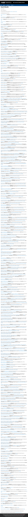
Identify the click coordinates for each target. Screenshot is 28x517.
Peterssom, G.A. (13, 293)
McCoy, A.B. (9, 251)
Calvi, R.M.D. (2, 113)
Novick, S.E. (7, 356)
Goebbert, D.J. (11, 98)
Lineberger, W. (11, 11)
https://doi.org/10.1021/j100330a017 (5, 279)
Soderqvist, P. (16, 275)
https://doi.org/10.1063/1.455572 (15, 385)
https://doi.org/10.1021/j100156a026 (5, 292)
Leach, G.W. (5, 442)
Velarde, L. (14, 98)
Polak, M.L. (2, 108)
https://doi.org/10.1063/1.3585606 (5, 253)
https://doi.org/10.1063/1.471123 (19, 220)
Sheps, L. (13, 156)
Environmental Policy (17, 515)
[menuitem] (1, 5)
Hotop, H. (2, 19)
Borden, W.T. (2, 99)
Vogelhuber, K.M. (5, 156)
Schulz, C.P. (8, 412)
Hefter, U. (4, 75)
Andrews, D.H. (5, 113)
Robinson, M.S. (2, 129)
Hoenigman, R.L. (8, 326)
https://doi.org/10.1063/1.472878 (5, 443)
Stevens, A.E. (2, 67)
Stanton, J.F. (11, 245)
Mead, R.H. (12, 55)
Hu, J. (5, 162)
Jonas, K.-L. (5, 221)
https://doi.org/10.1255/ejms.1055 (5, 117)
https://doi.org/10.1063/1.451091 (17, 173)
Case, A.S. (9, 254)
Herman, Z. (5, 270)
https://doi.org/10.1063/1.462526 (5, 205)
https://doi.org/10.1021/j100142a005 (15, 416)
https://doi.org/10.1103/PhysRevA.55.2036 (10, 369)
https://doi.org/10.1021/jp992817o (15, 304)
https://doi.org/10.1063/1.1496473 (12, 241)
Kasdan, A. (2, 21)
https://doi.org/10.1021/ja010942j (17, 390)
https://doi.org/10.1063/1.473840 (16, 222)
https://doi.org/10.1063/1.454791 (19, 183)
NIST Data (8, 5)
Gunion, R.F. (7, 108)
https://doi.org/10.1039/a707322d (12, 268)
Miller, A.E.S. (2, 89)
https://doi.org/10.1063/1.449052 (12, 171)
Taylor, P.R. (12, 487)
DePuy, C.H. (9, 55)
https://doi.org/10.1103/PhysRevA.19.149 (5, 360)
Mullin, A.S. (2, 412)
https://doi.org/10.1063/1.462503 (14, 203)
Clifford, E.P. (2, 226)
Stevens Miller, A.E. (3, 484)
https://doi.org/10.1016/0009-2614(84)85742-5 (16, 406)
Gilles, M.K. (5, 108)
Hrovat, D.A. (24, 98)
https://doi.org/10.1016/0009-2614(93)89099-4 (10, 109)
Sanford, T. (4, 301)
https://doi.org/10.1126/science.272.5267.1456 (13, 379)
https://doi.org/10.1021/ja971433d (9, 145)
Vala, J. (9, 301)
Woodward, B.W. (7, 371)
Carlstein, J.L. (2, 26)
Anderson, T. (8, 170)
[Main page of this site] (1, 5)
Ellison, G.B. (5, 43)
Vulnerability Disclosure (6, 515)
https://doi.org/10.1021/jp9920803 (20, 302)
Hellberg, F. (8, 275)
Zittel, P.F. (2, 33)
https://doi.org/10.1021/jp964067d (17, 294)
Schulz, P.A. (14, 55)
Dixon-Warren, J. (6, 217)
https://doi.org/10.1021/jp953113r (11, 287)
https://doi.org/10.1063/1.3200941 (13, 265)
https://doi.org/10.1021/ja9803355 (8, 148)
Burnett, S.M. (2, 455)
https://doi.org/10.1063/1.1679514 (5, 258)
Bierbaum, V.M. (2, 55)
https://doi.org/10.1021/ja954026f (10, 137)
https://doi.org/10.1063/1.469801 (5, 215)
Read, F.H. (4, 356)
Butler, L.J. (7, 301)
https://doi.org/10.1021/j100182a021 (5, 285)
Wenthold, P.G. (2, 139)
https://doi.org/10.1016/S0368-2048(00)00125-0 (17, 274)
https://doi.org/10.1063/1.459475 (12, 191)
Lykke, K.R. (5, 77)
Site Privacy (4, 514)
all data (13, 17)
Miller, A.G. (5, 82)
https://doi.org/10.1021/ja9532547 (5, 134)
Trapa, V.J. (11, 410)
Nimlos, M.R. (11, 153)
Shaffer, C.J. (9, 431)
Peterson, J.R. (5, 26)
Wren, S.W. (7, 115)
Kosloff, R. (11, 301)
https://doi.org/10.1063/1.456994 (6, 189)
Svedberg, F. (11, 275)
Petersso (24, 239)
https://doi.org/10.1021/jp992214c (5, 307)
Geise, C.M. (7, 239)
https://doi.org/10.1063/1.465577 (15, 212)
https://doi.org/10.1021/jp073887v (5, 333)
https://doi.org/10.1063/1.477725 (17, 396)
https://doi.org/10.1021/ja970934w (12, 142)
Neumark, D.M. (2, 77)
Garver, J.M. (9, 156)
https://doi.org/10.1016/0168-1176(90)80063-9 (16, 119)
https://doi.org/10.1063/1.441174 (6, 166)
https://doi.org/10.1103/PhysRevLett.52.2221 (10, 377)
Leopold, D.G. (2, 82)
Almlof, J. (5, 487)
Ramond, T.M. (5, 153)
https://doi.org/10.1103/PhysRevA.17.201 (13, 357)
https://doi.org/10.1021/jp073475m (5, 336)
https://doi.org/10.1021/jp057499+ (13, 330)
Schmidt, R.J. (5, 55)
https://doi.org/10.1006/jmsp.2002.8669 (5, 277)
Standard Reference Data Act (18, 512)
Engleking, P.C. (2, 28)
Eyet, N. (5, 115)
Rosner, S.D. (10, 53)
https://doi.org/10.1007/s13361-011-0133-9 (14, 161)
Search (4, 5)
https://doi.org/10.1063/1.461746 (5, 198)
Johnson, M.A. (6, 381)
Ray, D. (5, 384)
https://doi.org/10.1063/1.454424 (5, 181)
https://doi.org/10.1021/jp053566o (21, 327)
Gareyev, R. (6, 143)
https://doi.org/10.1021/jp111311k (9, 346)
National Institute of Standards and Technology (6, 2)
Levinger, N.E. (2, 384)
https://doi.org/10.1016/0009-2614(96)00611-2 (19, 111)
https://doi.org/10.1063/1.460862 (17, 196)
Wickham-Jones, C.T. (3, 188)
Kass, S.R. (20, 298)
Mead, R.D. (4, 53)
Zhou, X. (22, 98)
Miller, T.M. (5, 84)
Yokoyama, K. (2, 442)
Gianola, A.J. (7, 98)
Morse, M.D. (13, 217)
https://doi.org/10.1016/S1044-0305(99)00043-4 (20, 163)
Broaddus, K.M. (17, 298)
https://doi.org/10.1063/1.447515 (20, 263)
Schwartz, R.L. (8, 229)
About (12, 5)
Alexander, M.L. (2, 381)
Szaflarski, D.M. (11, 412)
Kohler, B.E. (7, 53)
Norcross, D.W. (11, 373)
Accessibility (7, 514)
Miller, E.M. (2, 254)
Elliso (24, 314)
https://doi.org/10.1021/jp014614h (5, 316)
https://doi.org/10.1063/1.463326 (18, 210)
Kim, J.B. (5, 139)
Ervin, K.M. (9, 126)
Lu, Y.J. (6, 254)
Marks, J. (2, 179)
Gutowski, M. (17, 445)
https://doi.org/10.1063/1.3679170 (21, 255)
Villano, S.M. (4, 98)
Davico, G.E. (9, 153)
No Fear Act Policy (11, 515)
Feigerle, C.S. (5, 67)
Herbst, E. (2, 14)
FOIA (14, 515)
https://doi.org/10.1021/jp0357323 (6, 319)
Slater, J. (2, 356)
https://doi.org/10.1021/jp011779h (6, 313)
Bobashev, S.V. (9, 168)
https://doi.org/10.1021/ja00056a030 (7, 128)
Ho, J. (4, 175)
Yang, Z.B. (5, 159)
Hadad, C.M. (21, 239)
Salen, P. (14, 275)
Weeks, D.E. (8, 236)
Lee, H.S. (4, 143)
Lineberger (15, 11)
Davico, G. (5, 239)
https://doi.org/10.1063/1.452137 (13, 178)
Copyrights (14, 514)
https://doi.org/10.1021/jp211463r (19, 348)
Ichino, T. (2, 98)
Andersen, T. (8, 77)
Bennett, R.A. (4, 257)
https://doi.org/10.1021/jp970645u (19, 296)
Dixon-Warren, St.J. (3, 219)
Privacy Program (11, 514)
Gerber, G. (6, 195)
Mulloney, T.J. (7, 450)
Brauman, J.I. (4, 179)
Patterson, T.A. (5, 14)
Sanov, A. (16, 98)
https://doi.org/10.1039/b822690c (5, 440)
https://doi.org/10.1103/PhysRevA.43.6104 (6, 367)
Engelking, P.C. (2, 35)
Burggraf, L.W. (4, 236)
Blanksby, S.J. (19, 98)
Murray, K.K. (2, 91)
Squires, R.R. (7, 162)
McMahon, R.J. (12, 431)
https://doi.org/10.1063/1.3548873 (21, 249)
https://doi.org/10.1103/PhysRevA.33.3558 (6, 362)
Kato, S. (2, 143)
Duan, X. (2, 397)
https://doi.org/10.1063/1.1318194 (6, 232)
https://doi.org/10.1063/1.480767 (17, 230)
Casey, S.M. (14, 311)
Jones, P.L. (2, 53)
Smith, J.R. (2, 368)
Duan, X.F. (2, 236)
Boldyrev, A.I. (14, 445)
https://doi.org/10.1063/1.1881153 (7, 243)
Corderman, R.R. (3, 46)
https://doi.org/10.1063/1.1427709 (5, 238)
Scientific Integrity (22, 515)
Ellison (24, 153)
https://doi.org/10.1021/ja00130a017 (16, 131)
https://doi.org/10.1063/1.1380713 (13, 401)
